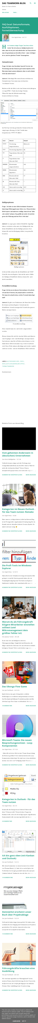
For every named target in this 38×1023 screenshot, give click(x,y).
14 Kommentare (7, 877)
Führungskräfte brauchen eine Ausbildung (18, 969)
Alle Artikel (5, 12)
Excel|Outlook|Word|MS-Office (13, 364)
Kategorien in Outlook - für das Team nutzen (18, 800)
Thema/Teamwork (8, 366)
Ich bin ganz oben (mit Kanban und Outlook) (18, 857)
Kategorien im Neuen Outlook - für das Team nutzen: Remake (18, 510)
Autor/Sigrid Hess (13, 361)
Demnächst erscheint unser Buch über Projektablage (16, 913)
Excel (22, 361)
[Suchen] (31, 3)
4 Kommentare (7, 705)
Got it (24, 1021)
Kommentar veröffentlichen (12, 475)
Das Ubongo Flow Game (14, 686)
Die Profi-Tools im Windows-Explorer (17, 567)
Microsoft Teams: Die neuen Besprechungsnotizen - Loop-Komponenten (17, 743)
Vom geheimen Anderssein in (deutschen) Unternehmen (17, 454)
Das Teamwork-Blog (14, 3)
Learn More (16, 1021)
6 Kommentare (7, 821)
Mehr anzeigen (31, 475)
